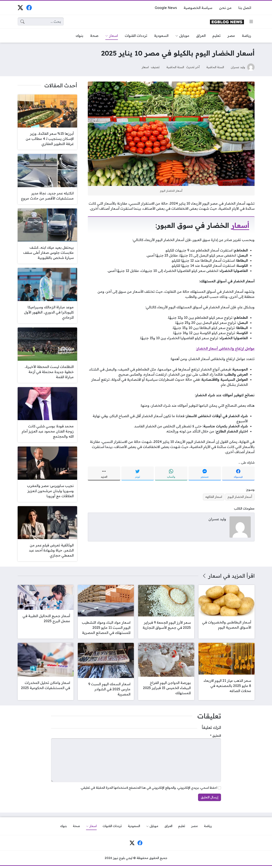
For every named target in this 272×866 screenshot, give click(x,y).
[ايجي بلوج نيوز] (227, 21)
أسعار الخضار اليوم (240, 497)
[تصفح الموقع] (251, 21)
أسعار (240, 225)
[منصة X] (20, 7)
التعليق (215, 736)
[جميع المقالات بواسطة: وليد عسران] (240, 526)
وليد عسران (238, 67)
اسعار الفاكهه (213, 497)
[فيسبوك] (29, 7)
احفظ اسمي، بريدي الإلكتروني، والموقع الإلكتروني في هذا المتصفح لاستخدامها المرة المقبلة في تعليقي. (148, 788)
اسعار (145, 67)
